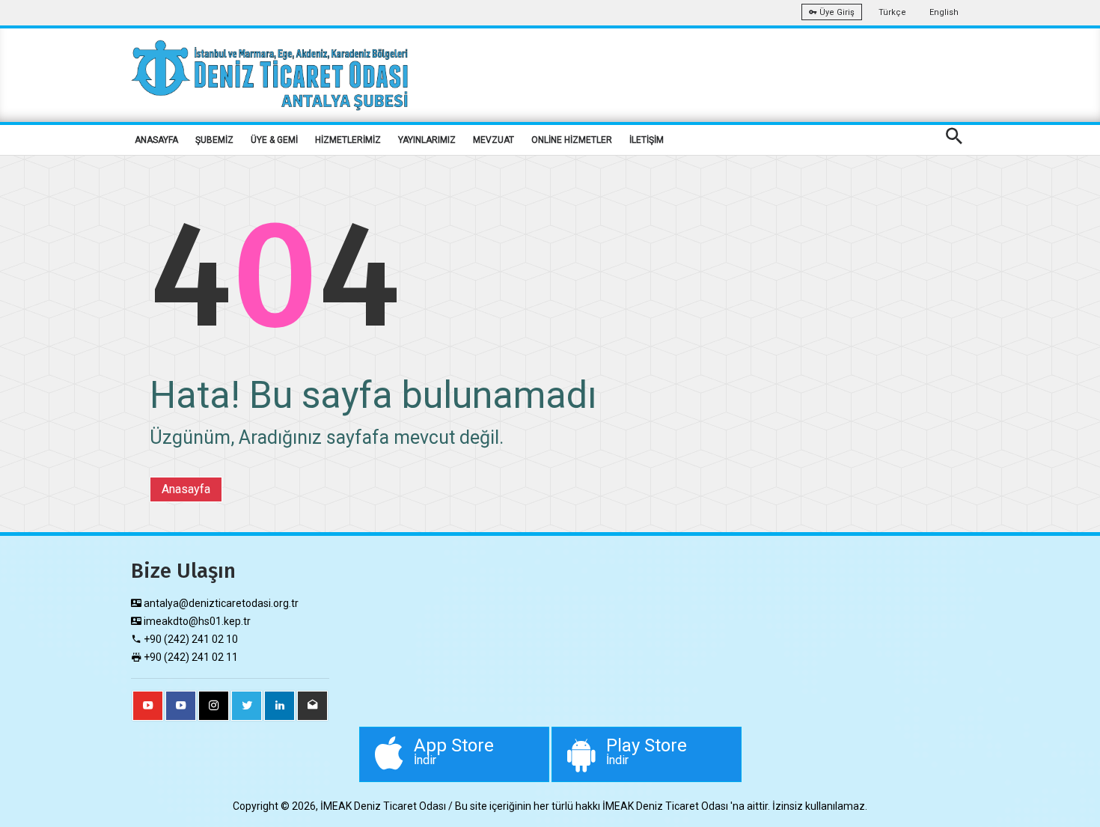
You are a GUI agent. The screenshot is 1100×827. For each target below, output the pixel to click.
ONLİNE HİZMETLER (571, 140)
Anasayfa (186, 489)
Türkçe (892, 12)
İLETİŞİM (646, 140)
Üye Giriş (836, 12)
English (944, 12)
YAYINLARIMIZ (427, 140)
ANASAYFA (156, 140)
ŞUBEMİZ (214, 140)
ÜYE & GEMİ (274, 140)
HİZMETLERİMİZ (348, 140)
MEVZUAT (493, 140)
